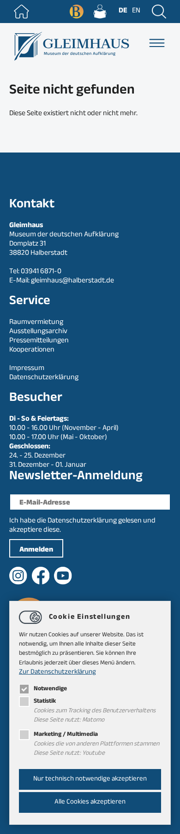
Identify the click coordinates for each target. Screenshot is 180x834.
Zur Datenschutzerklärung (57, 672)
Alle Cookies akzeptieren (90, 802)
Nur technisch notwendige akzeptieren (90, 779)
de (123, 11)
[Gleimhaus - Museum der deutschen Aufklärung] (70, 46)
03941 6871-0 (41, 272)
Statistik (45, 701)
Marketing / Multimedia (66, 734)
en (136, 11)
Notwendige (50, 689)
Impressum (26, 369)
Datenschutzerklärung (82, 521)
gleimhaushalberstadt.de (72, 281)
